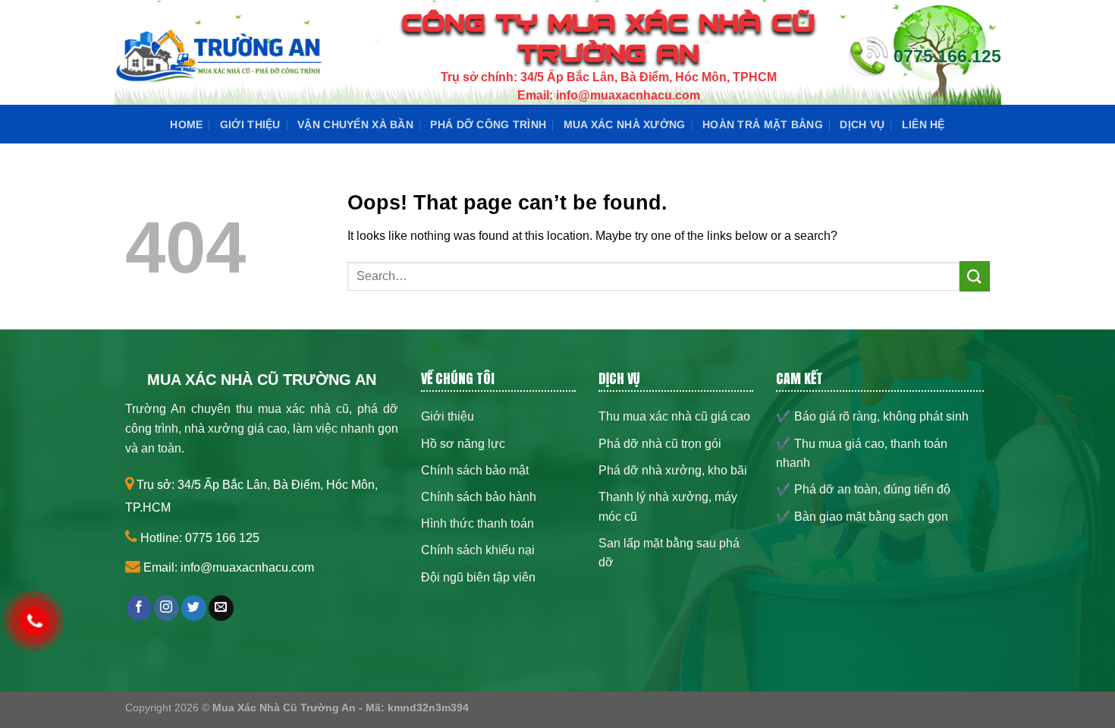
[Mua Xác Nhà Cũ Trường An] (219, 56)
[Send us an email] (221, 608)
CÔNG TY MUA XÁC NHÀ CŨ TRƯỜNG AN (608, 38)
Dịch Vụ (862, 124)
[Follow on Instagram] (166, 608)
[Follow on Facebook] (139, 608)
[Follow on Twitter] (193, 608)
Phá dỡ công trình (488, 124)
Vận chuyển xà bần (355, 124)
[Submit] (975, 276)
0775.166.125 (947, 56)
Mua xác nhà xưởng (625, 124)
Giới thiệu (250, 124)
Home (186, 124)
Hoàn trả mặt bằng (762, 124)
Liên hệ (923, 124)
